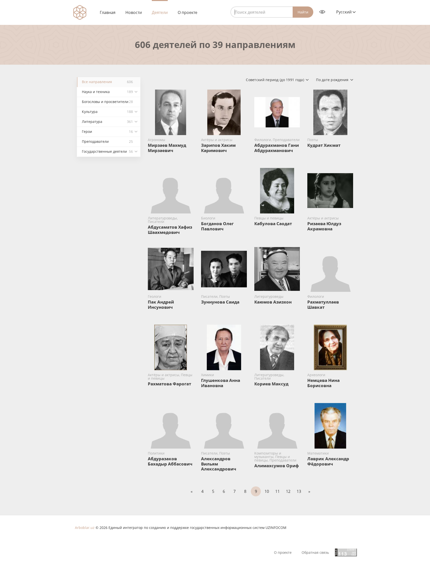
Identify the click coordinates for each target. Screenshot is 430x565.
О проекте (187, 12)
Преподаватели (107, 141)
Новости (133, 12)
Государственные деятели (107, 151)
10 (267, 491)
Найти (303, 12)
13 (299, 491)
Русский (344, 12)
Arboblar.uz (85, 527)
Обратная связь (315, 552)
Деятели (160, 12)
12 (288, 491)
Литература (107, 121)
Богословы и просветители (107, 101)
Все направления (107, 81)
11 (277, 491)
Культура (107, 111)
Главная (107, 12)
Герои (107, 131)
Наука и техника (107, 91)
